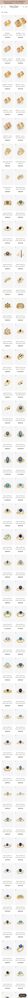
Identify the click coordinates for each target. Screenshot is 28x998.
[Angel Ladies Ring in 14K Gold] (7, 151)
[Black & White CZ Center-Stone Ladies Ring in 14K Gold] (7, 203)
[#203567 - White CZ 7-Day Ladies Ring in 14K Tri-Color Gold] (7, 49)
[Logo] (14, 7)
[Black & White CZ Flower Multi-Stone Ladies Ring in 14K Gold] (7, 306)
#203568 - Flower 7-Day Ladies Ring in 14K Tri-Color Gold (20, 60)
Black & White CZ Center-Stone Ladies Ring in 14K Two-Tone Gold (8, 265)
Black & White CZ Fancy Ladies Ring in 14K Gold (20, 265)
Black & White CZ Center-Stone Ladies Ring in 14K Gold (8, 214)
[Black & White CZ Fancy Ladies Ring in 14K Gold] (20, 254)
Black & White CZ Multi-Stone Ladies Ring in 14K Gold (7, 342)
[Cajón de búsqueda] (23, 6)
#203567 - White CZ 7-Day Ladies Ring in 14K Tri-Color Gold (7, 60)
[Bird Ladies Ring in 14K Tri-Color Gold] (20, 177)
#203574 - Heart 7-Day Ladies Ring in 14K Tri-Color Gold (20, 137)
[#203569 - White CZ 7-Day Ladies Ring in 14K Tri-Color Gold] (7, 74)
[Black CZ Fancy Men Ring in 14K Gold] (20, 357)
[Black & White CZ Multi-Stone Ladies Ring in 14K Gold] (7, 331)
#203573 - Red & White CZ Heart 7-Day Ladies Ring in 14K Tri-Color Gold (7, 137)
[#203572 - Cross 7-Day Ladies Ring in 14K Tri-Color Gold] (20, 100)
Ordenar (6, 12)
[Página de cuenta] (4, 6)
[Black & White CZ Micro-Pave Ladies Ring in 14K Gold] (20, 306)
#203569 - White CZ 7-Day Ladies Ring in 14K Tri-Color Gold (7, 85)
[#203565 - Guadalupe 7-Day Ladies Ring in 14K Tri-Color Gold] (7, 23)
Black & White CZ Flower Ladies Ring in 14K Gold (20, 291)
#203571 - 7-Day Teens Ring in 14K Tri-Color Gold (7, 111)
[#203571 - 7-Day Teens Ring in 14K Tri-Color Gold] (7, 100)
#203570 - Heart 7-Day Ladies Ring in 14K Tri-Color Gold (20, 85)
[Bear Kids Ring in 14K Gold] (7, 177)
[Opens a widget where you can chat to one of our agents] (23, 995)
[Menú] (1, 7)
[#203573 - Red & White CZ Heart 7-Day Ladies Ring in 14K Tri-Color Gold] (7, 126)
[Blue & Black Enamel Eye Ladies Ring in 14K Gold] (20, 383)
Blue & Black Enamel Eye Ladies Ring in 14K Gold (20, 394)
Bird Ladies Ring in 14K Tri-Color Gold (20, 188)
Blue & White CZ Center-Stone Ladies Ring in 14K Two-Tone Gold (20, 985)
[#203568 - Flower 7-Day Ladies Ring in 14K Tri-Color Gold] (20, 49)
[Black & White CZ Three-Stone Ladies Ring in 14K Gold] (20, 331)
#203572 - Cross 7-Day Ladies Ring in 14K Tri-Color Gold (20, 111)
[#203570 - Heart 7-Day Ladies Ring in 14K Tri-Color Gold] (20, 74)
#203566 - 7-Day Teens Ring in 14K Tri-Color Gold (20, 34)
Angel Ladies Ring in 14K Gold (7, 162)
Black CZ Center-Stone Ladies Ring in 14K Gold (8, 368)
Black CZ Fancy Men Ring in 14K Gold (20, 368)
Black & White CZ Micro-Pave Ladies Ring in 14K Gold (20, 317)
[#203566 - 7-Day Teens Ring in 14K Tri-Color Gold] (20, 23)
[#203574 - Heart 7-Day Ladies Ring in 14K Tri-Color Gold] (20, 126)
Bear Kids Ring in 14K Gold (7, 188)
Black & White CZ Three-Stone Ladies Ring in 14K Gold (20, 342)
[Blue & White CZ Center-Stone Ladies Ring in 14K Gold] (20, 408)
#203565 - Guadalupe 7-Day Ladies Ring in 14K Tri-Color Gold (7, 34)
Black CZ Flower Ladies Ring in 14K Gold (7, 394)
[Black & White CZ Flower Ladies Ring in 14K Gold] (20, 280)
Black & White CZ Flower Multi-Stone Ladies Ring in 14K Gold (7, 317)
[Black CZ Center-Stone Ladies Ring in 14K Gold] (7, 357)
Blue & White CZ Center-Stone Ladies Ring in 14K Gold (20, 419)
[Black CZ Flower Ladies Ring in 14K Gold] (7, 383)
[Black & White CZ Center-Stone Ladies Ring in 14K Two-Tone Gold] (7, 254)
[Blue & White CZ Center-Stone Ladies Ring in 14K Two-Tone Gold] (20, 974)
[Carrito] (26, 6)
